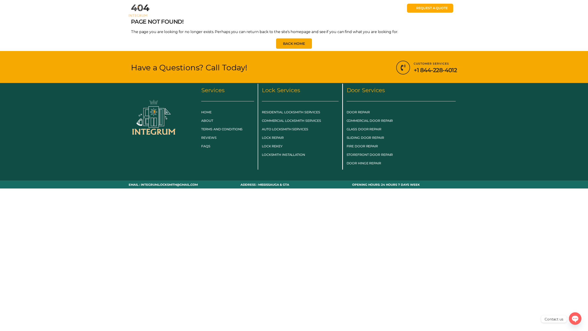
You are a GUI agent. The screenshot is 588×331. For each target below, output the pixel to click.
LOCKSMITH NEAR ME (351, 10)
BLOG (317, 10)
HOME (173, 10)
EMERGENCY (197, 10)
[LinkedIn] (164, 151)
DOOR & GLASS (288, 10)
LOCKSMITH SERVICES (241, 10)
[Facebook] (143, 151)
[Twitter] (153, 151)
